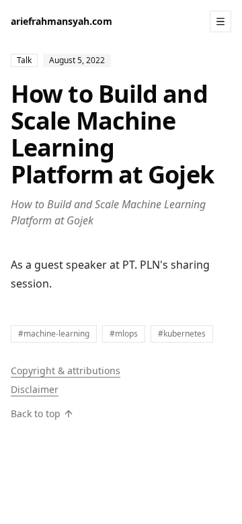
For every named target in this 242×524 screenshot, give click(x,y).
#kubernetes (182, 333)
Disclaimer (34, 389)
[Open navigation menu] (220, 21)
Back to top (36, 413)
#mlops (124, 333)
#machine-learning (53, 333)
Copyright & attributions (65, 370)
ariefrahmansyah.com (61, 21)
